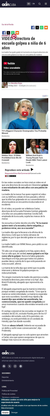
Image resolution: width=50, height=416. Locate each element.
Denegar (14, 412)
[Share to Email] (46, 27)
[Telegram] (21, 366)
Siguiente (6, 36)
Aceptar (5, 412)
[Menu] (45, 3)
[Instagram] (15, 366)
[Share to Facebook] (33, 27)
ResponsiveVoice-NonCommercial (17, 173)
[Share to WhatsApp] (41, 27)
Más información (7, 408)
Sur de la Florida (7, 24)
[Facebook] (4, 366)
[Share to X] (37, 27)
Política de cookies (8, 394)
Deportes (5, 377)
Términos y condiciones (10, 397)
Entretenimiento (8, 380)
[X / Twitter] (9, 366)
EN (34, 4)
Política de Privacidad (9, 391)
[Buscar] (39, 4)
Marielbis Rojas (16, 83)
